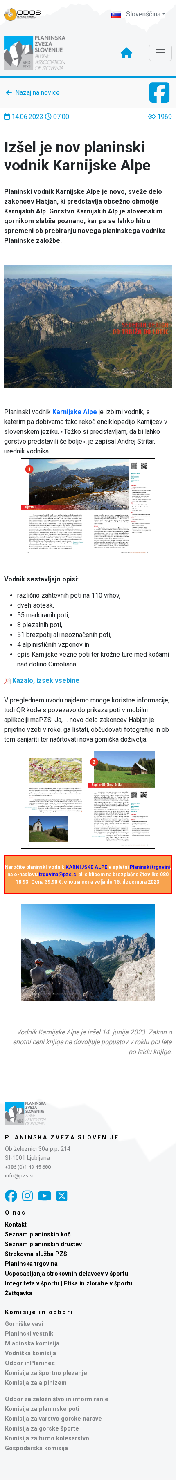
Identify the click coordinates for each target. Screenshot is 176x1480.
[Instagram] (27, 1196)
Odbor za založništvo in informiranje (56, 1399)
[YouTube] (45, 1196)
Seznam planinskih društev (43, 1244)
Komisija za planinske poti (42, 1409)
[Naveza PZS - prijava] (26, 14)
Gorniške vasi (24, 1324)
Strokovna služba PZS (36, 1254)
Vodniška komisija (30, 1353)
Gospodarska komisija (36, 1448)
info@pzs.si (19, 1176)
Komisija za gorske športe (42, 1428)
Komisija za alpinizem (36, 1382)
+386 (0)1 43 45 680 (28, 1167)
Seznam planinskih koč (38, 1234)
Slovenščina (142, 14)
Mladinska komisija (32, 1343)
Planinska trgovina (31, 1263)
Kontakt (16, 1224)
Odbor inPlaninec (30, 1363)
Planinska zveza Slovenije (62, 1137)
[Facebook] (11, 1196)
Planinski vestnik (29, 1333)
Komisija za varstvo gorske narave (53, 1418)
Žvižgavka (18, 1293)
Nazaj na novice (37, 92)
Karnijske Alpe (74, 412)
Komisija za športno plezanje (46, 1373)
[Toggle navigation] (160, 53)
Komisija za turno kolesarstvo (47, 1438)
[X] (61, 1196)
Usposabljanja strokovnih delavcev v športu (66, 1273)
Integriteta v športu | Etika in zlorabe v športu (69, 1283)
